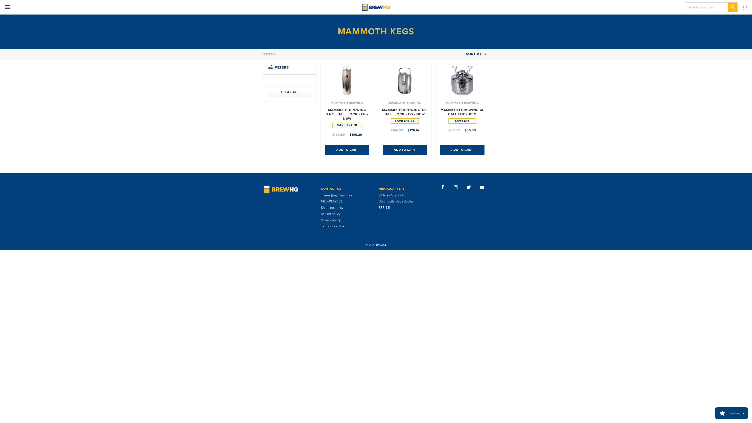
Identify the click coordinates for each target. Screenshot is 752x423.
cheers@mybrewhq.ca (336, 195)
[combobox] (711, 7)
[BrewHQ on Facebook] (443, 187)
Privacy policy (331, 220)
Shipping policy (332, 208)
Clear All (289, 92)
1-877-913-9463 (331, 201)
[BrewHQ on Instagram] (456, 187)
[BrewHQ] (376, 7)
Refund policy (330, 214)
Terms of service (332, 226)
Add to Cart (347, 150)
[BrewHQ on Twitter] (469, 187)
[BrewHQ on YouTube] (482, 187)
